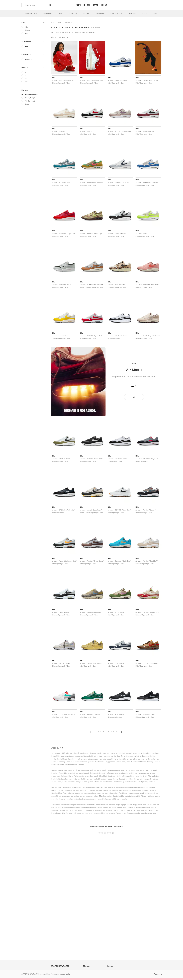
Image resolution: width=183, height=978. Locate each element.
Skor (52, 22)
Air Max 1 (28, 59)
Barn (26, 33)
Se (134, 397)
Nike (26, 46)
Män (26, 27)
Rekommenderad (31, 95)
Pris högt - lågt (30, 98)
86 (25, 72)
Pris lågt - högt (30, 101)
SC (26, 78)
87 (25, 75)
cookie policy (65, 974)
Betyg (27, 104)
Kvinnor (27, 30)
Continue (158, 974)
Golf (26, 82)
